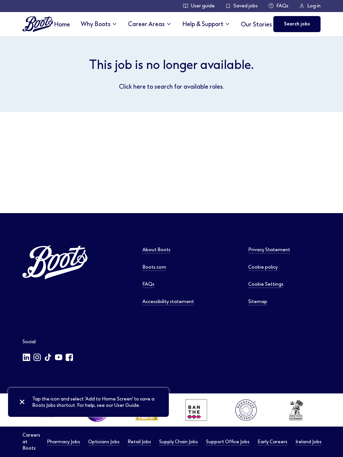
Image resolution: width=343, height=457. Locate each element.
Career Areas (146, 23)
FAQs (282, 6)
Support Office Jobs (228, 442)
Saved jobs (245, 6)
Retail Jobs (139, 442)
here (139, 86)
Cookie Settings (265, 284)
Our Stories (256, 24)
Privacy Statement (269, 250)
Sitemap (257, 301)
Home (62, 24)
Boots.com (154, 267)
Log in (314, 6)
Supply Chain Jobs (178, 442)
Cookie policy (263, 267)
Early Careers (272, 442)
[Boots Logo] (37, 24)
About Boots (156, 250)
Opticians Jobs (104, 442)
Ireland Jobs (308, 442)
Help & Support (202, 23)
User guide (203, 6)
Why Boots (96, 23)
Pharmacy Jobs (63, 442)
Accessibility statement (168, 301)
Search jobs (297, 24)
